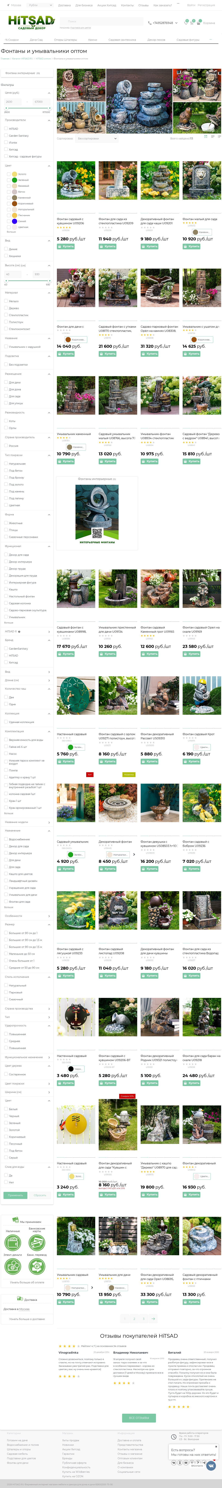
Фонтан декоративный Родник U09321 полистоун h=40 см (159, 1060)
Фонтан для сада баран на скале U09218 (201, 1058)
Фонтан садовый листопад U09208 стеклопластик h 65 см (115, 953)
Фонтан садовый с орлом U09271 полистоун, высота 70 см (117, 738)
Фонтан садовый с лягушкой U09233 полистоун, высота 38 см (74, 953)
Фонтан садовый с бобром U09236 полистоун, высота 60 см (200, 846)
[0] (186, 24)
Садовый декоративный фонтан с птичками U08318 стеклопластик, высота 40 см (200, 1279)
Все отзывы (139, 1418)
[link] (206, 136)
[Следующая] (153, 1318)
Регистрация (206, 5)
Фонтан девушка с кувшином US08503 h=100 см (159, 846)
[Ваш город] (216, 1446)
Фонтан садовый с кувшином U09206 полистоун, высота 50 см (74, 223)
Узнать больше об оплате (27, 1282)
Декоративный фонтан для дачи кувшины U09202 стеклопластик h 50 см (158, 953)
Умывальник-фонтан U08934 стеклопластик (157, 436)
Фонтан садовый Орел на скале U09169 (201, 629)
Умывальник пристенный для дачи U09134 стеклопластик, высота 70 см (117, 632)
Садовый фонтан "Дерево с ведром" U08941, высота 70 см (201, 438)
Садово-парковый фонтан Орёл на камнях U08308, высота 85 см (159, 331)
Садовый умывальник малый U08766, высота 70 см (117, 438)
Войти (191, 5)
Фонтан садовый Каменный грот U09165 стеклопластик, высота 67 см (159, 632)
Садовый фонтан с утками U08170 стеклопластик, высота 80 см (117, 331)
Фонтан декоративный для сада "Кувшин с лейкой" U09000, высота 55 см (116, 1168)
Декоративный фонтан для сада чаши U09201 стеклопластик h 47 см (157, 223)
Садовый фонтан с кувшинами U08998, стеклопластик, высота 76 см (75, 632)
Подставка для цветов (80, 28)
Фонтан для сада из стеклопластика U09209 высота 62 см (116, 223)
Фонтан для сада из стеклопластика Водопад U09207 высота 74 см (201, 953)
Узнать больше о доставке (27, 1319)
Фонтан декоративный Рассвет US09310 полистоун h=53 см (157, 738)
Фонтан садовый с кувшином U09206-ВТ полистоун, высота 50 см (116, 1060)
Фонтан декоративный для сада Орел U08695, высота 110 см (157, 1279)
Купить (68, 246)
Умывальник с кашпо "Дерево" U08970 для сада (159, 1165)
